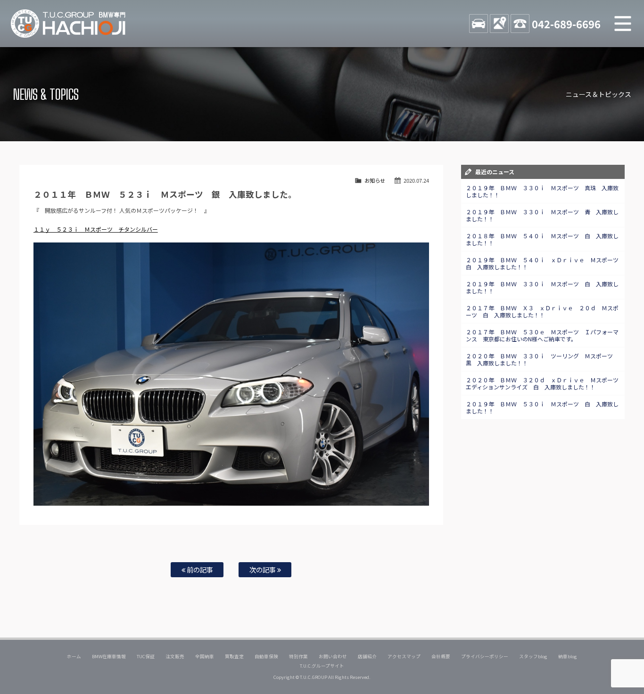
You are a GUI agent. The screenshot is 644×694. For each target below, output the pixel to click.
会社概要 (440, 656)
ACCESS (499, 23)
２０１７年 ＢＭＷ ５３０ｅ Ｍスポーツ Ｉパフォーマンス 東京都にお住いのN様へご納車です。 (542, 335)
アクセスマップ (404, 656)
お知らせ (374, 180)
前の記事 (199, 569)
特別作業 (298, 656)
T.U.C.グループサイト (322, 665)
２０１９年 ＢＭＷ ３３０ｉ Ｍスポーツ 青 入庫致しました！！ (542, 215)
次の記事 (263, 569)
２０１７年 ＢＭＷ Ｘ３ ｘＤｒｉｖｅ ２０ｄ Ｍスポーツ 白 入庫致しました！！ (542, 311)
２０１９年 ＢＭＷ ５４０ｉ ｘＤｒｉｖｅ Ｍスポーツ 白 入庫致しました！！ (545, 263)
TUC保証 (146, 656)
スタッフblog (533, 656)
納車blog (567, 656)
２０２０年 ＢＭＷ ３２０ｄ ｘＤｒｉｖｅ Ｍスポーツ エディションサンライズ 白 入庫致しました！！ (545, 383)
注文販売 (174, 656)
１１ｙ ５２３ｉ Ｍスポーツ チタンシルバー (95, 229)
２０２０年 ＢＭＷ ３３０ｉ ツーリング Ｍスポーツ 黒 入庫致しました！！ (542, 359)
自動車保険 (266, 656)
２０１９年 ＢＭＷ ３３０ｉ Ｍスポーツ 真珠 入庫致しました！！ (542, 191)
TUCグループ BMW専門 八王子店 (68, 23)
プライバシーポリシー (484, 656)
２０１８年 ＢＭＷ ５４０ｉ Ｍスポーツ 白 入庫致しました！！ (542, 239)
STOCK (478, 23)
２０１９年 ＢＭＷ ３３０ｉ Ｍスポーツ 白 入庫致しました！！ (542, 287)
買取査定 (234, 656)
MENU (622, 23)
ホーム (74, 656)
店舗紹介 (367, 656)
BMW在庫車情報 (109, 656)
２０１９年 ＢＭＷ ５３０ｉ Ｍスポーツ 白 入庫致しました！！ (542, 407)
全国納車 (204, 656)
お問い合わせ (333, 656)
